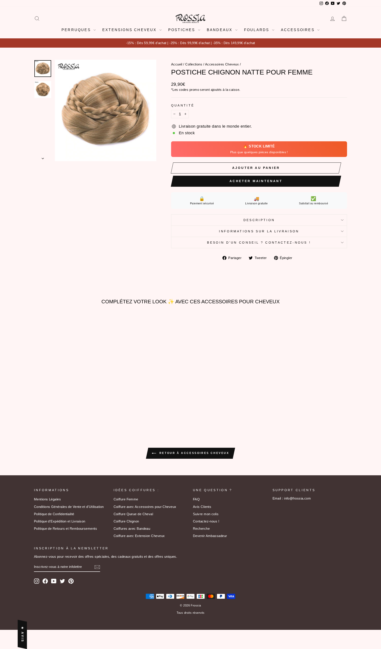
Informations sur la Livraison (259, 231)
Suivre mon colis (206, 514)
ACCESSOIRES (298, 30)
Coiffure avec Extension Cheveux (139, 536)
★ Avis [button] (22, 634)
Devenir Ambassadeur (210, 536)
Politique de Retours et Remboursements (65, 528)
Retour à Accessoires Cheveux (193, 453)
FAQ (196, 499)
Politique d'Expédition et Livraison (59, 521)
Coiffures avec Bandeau (132, 528)
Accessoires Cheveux (222, 64)
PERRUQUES (77, 30)
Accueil (176, 64)
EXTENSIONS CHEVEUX (130, 30)
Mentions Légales (47, 499)
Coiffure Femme (126, 499)
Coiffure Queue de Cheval (133, 514)
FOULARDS (257, 30)
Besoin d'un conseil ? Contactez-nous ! (259, 242)
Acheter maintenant (256, 181)
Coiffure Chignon (126, 521)
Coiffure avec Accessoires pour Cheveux (145, 507)
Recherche (201, 528)
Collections (193, 64)
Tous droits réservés (191, 612)
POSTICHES (182, 30)
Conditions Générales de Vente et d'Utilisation (69, 507)
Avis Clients (202, 507)
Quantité (182, 105)
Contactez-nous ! (206, 521)
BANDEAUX (220, 30)
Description (259, 220)
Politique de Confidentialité (54, 514)
